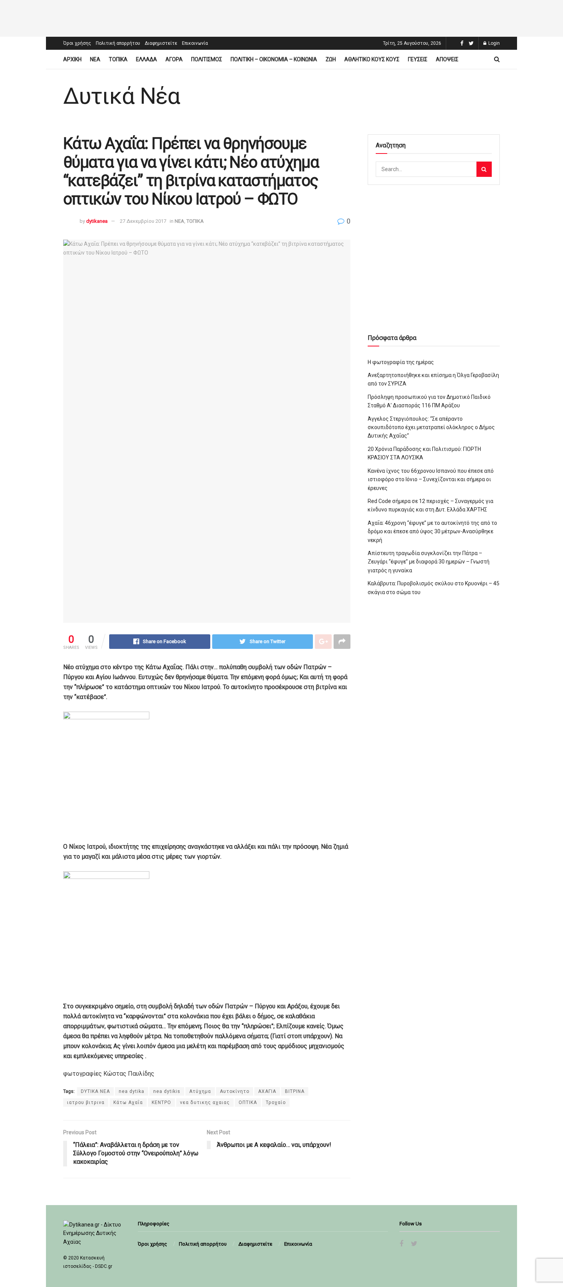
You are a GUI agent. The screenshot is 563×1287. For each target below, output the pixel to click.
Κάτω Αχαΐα (128, 1102)
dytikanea (97, 221)
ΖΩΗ (331, 59)
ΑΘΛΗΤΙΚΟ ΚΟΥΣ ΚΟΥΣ (371, 59)
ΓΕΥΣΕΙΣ (417, 59)
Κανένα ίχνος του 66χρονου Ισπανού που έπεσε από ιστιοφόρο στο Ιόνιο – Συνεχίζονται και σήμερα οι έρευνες (431, 479)
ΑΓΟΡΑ (174, 59)
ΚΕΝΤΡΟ (161, 1102)
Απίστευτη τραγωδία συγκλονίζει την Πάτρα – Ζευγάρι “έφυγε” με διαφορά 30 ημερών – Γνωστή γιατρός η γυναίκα (428, 561)
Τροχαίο (276, 1102)
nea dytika (131, 1091)
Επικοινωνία (195, 43)
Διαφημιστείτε (161, 43)
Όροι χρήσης (77, 43)
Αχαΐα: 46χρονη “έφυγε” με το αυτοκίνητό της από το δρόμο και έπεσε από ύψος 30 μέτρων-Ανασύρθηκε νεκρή (432, 531)
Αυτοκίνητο (234, 1091)
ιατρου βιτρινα (86, 1102)
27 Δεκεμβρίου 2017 (143, 221)
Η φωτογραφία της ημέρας (401, 362)
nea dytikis (166, 1091)
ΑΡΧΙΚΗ (72, 59)
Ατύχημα (200, 1091)
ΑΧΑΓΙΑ (267, 1091)
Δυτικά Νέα (121, 96)
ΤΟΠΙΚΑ (118, 59)
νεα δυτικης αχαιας (205, 1102)
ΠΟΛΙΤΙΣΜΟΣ (206, 59)
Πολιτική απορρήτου (118, 43)
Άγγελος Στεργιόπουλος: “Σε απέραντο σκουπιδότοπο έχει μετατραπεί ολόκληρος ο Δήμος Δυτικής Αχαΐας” (431, 427)
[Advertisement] (281, 17)
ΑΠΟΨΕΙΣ (447, 59)
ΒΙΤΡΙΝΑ (294, 1091)
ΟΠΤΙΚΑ (248, 1102)
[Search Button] (484, 169)
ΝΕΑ (95, 59)
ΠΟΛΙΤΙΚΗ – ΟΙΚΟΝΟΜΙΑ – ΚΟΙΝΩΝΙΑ (274, 59)
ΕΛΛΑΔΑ (146, 59)
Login (493, 43)
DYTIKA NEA (95, 1091)
